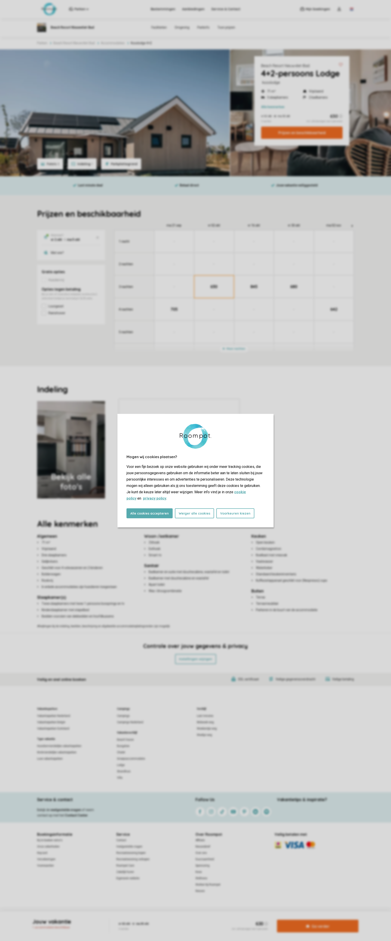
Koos (199, 872)
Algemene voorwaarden (152, 919)
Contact (121, 840)
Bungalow (123, 746)
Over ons (201, 852)
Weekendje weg (207, 728)
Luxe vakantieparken (50, 758)
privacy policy (154, 498)
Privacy (176, 919)
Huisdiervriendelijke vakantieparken (59, 746)
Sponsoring (203, 865)
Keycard (42, 852)
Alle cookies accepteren (149, 513)
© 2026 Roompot (243, 919)
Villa (119, 777)
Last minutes (205, 715)
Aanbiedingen (193, 9)
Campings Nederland (130, 722)
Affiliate (200, 840)
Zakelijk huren (125, 872)
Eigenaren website (127, 878)
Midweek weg (205, 722)
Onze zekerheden (48, 846)
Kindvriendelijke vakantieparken (56, 752)
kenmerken (272, 107)
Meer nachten (235, 348)
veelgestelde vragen (65, 810)
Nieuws (200, 891)
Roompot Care (125, 865)
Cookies (190, 919)
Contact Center (76, 815)
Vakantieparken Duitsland (53, 728)
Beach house (125, 739)
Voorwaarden (45, 865)
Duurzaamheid (205, 859)
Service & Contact (225, 9)
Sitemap (223, 919)
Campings (123, 708)
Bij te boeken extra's (49, 840)
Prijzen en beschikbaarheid (302, 132)
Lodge (121, 765)
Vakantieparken (47, 708)
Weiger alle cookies (194, 513)
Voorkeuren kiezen (235, 513)
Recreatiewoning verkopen (133, 859)
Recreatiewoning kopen (131, 852)
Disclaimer (206, 919)
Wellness (201, 878)
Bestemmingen (163, 9)
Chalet (121, 752)
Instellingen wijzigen (195, 659)
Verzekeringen (46, 859)
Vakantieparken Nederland (53, 715)
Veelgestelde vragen (129, 846)
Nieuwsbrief (203, 846)
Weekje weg (204, 734)
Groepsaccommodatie (131, 758)
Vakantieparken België (51, 722)
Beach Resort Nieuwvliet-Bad (285, 65)
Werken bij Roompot (208, 884)
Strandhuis (124, 771)
